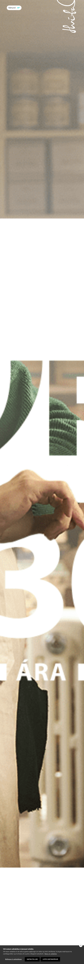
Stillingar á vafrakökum (13, 959)
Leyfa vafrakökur (50, 959)
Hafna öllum (32, 959)
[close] (80, 945)
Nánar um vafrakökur (50, 954)
